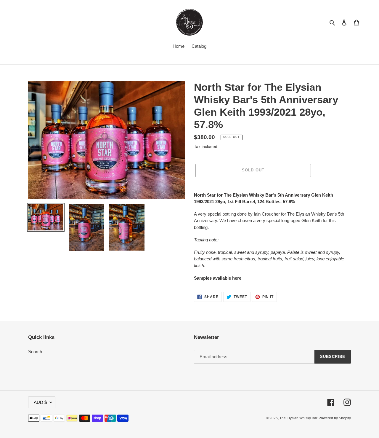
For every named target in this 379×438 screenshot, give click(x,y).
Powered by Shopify (335, 418)
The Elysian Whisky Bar (298, 418)
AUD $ (40, 402)
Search (35, 351)
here (236, 278)
